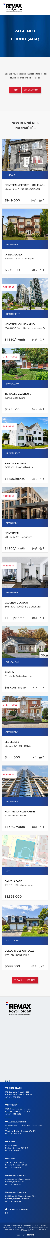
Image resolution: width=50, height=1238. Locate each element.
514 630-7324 (15, 1097)
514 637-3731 (15, 1167)
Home (15, 90)
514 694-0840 (15, 1201)
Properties (10, 1085)
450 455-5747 (15, 1134)
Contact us (31, 90)
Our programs (12, 1103)
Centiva (30, 1235)
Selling (8, 1117)
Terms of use (32, 1229)
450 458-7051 (15, 1150)
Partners (9, 1099)
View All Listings (25, 980)
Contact (9, 1135)
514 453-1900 (15, 1114)
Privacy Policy (19, 1229)
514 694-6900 (15, 1184)
